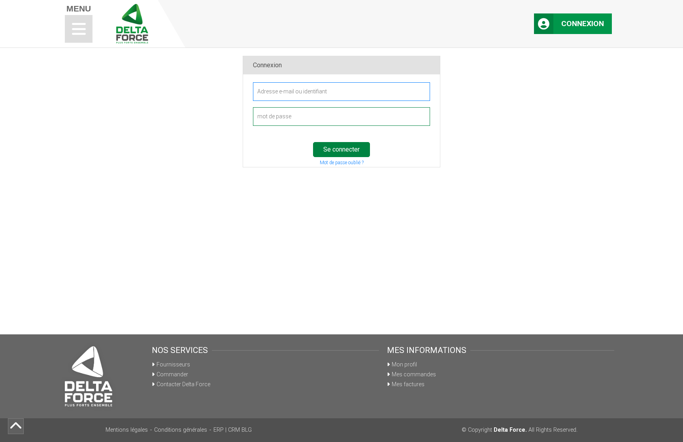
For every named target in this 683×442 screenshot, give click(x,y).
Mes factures (408, 384)
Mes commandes (414, 374)
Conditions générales (180, 430)
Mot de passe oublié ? (342, 162)
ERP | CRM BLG (232, 430)
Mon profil (404, 364)
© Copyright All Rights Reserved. (519, 430)
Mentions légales (127, 430)
